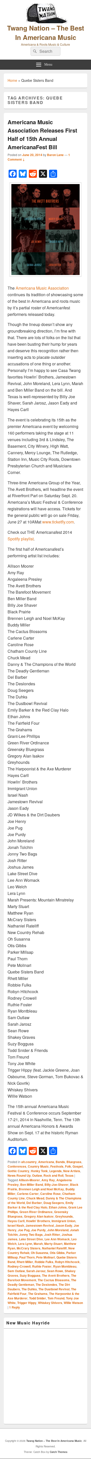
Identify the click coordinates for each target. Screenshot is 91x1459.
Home (12, 80)
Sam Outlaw (16, 1271)
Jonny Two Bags (31, 1234)
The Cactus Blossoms (54, 1280)
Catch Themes (58, 1452)
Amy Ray (48, 1180)
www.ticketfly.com (58, 522)
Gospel (78, 1166)
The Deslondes (46, 1284)
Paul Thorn (27, 1257)
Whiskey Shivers (50, 1302)
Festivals (56, 1166)
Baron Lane (55, 155)
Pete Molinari (45, 1257)
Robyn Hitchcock (67, 1262)
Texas (69, 1175)
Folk (68, 1166)
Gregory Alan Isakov (39, 1216)
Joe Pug (24, 1230)
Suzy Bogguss (30, 1275)
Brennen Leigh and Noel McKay (41, 1189)
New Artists (71, 1171)
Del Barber (34, 1202)
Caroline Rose (50, 1193)
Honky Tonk (39, 1171)
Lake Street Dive (31, 1239)
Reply (14, 1307)
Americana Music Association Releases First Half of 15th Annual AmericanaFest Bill (42, 134)
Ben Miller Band (31, 1184)
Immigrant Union (63, 1221)
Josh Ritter (52, 1234)
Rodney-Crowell (19, 1266)
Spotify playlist (21, 539)
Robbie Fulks (44, 1262)
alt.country (29, 1162)
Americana (46, 1162)
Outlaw (37, 1175)
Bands (60, 1162)
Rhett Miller (25, 1262)
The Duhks (29, 1289)
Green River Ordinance (36, 1212)
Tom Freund (56, 1298)
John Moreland (58, 1230)
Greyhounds (64, 1216)
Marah (38, 1243)
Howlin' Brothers (38, 1221)
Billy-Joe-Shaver (56, 1184)
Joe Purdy (38, 1230)
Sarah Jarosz (36, 1271)
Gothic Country (18, 1171)
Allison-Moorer (29, 1180)
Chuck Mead (35, 1198)
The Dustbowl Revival (54, 1289)
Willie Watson (73, 1302)
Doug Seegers (53, 1202)
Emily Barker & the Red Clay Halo (41, 1205)
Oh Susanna (39, 1252)
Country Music (38, 1166)
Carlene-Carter (28, 1193)
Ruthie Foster (42, 1266)
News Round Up (19, 1175)
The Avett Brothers (56, 1275)
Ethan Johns (58, 1207)
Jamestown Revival (40, 1225)
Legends (55, 1171)
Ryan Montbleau (64, 1266)
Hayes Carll (16, 1221)
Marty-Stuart (53, 1243)
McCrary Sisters (28, 1248)
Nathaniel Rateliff (54, 1248)
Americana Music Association (42, 288)
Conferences (17, 1166)
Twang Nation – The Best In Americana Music (45, 32)
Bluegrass (73, 1162)
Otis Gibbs (57, 1252)
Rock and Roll (53, 1175)
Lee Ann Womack (57, 1239)
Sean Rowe (55, 1271)
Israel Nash (16, 1225)
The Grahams (38, 1293)
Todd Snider (37, 1298)
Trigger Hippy (26, 1302)
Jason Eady (63, 1225)
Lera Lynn (25, 1243)
